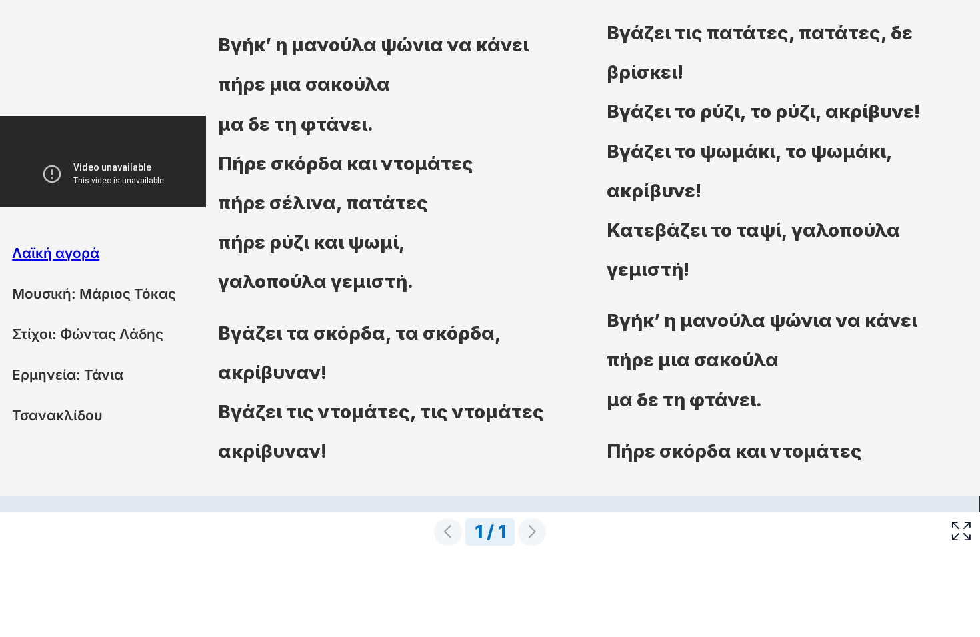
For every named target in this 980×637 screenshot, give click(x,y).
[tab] (490, 504)
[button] (961, 531)
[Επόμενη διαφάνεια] (532, 532)
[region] (490, 275)
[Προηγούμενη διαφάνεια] (448, 532)
